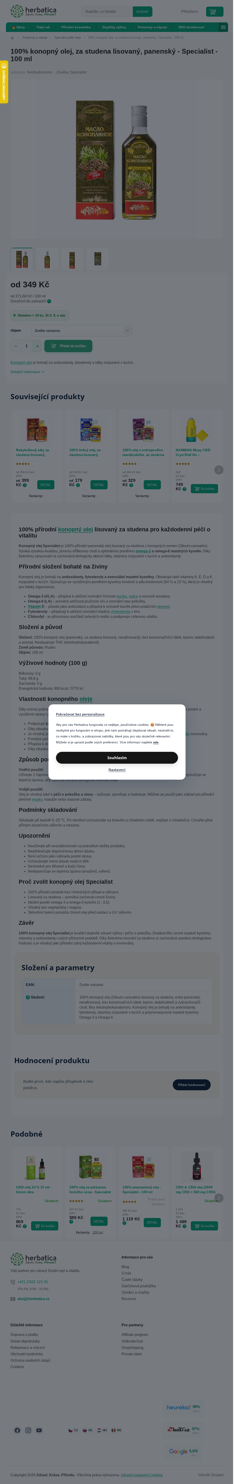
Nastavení (117, 769)
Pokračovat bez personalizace (80, 714)
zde (156, 742)
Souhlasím (117, 757)
